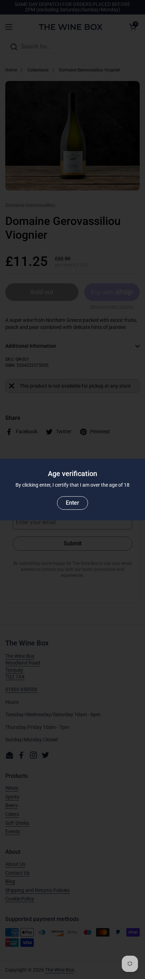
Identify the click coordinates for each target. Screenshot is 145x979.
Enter (72, 502)
